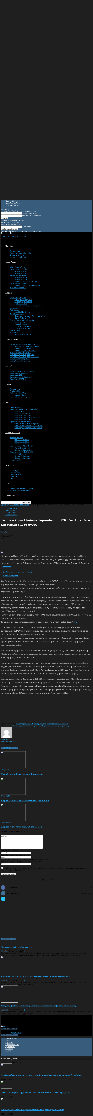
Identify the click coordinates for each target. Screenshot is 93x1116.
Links (7, 483)
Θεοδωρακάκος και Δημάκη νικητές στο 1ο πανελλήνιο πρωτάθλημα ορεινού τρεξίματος (42, 1075)
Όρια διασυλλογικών (22, 413)
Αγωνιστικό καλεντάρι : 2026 (20, 253)
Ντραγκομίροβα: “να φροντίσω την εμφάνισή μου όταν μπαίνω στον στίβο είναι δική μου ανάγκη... (39, 1006)
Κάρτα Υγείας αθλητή (22, 318)
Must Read (14, 470)
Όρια (7, 402)
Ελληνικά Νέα (15, 472)
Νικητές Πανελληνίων (23, 349)
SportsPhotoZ (10, 495)
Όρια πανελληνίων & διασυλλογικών (23, 409)
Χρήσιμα (8, 293)
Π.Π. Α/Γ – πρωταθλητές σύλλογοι (27, 346)
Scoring (8, 384)
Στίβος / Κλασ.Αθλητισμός (19, 361)
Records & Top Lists (12, 433)
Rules (7, 1041)
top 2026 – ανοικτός (22, 440)
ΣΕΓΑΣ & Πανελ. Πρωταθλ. (20, 353)
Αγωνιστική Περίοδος (18, 298)
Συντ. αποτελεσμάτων (18, 288)
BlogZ (12, 478)
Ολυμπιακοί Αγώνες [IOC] (19, 359)
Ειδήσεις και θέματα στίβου (20, 490)
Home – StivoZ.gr (11, 201)
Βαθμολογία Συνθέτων (18, 393)
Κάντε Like (88, 887)
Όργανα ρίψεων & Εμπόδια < (20, 377)
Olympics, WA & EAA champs (26, 281)
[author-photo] (6, 737)
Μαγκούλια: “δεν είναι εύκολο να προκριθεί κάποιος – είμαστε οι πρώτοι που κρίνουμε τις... (36, 976)
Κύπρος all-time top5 (22, 458)
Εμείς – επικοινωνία (12, 205)
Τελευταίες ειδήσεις (8, 939)
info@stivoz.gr (16, 1033)
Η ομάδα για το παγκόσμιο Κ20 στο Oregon (21, 827)
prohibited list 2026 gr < (23, 312)
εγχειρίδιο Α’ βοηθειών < (24, 334)
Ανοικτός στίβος (11, 515)
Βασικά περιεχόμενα (12, 203)
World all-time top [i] (22, 448)
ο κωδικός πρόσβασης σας (31, 216)
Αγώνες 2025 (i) (20, 273)
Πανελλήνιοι (24, 505)
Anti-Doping (14, 310)
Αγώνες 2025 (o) (21, 279)
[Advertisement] (27, 544)
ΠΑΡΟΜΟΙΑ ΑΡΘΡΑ (9, 748)
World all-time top (21, 454)
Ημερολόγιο (9, 246)
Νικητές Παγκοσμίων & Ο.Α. (25, 351)
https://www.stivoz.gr (8, 741)
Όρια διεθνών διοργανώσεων (20, 422)
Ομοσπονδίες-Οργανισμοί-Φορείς (22, 488)
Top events (9, 1043)
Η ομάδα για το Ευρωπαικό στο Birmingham (22, 774)
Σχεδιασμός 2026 (21, 304)
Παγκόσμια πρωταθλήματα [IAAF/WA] (24, 357)
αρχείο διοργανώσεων (18, 257)
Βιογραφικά (14, 308)
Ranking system (15, 389)
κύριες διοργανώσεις (17, 267)
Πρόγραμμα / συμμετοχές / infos (18, 572)
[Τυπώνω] (47, 713)
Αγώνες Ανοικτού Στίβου (19, 275)
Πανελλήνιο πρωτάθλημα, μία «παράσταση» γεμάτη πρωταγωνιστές (32, 1109)
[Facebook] (23, 713)
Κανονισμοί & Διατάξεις (18, 373)
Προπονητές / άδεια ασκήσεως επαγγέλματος (31, 316)
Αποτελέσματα (10, 262)
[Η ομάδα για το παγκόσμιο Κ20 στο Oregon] (13, 820)
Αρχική (3, 505)
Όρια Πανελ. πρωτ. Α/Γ (23, 415)
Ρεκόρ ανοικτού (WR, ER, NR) (21, 452)
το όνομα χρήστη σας (29, 213)
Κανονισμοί (9, 366)
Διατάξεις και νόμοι (17, 314)
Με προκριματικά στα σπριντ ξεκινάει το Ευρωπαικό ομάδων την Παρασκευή (40, 726)
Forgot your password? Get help (12, 220)
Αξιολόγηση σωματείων (23, 302)
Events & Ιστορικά (12, 339)
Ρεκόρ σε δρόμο (16, 460)
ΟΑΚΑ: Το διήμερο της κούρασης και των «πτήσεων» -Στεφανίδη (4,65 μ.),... (36, 1092)
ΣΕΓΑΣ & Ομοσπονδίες (23, 326)
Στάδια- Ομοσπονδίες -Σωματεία (22, 320)
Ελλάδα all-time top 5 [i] (23, 450)
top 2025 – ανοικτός (22, 444)
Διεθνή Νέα (14, 476)
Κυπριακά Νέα (15, 474)
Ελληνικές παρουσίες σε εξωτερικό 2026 (16, 947)
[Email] (39, 713)
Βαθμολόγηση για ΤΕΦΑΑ (20, 397)
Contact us (9, 1049)
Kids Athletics (15, 330)
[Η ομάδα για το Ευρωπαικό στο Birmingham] (13, 768)
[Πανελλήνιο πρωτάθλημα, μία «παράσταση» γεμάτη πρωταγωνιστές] (6, 1105)
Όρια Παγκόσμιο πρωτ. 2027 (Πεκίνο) (28, 428)
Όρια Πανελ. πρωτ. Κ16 (23, 419)
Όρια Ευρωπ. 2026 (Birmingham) (27, 424)
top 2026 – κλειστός (22, 442)
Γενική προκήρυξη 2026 (23, 300)
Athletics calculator (12, 1045)
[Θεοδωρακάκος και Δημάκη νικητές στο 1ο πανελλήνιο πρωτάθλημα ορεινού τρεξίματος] (6, 1071)
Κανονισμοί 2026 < (17, 375)
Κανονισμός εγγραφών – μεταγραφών (28, 306)
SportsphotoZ (10, 1047)
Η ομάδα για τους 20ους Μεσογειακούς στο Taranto (25, 800)
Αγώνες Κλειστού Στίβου (19, 269)
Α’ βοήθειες (14, 332)
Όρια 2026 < (19, 411)
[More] (56, 713)
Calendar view (15, 251)
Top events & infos (17, 255)
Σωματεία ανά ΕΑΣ (22, 324)
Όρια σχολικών (15, 407)
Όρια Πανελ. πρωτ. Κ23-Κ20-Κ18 (27, 417)
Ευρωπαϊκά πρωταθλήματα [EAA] (22, 355)
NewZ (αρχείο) (10, 465)
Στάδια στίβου (20, 322)
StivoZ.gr (4, 532)
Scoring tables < (16, 391)
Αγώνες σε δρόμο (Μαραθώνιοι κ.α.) (28, 286)
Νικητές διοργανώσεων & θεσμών (22, 344)
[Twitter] (31, 713)
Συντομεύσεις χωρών (22, 328)
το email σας (26, 227)
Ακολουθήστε (87, 893)
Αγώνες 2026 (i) (20, 271)
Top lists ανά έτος (16, 438)
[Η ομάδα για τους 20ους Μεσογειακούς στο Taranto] (13, 794)
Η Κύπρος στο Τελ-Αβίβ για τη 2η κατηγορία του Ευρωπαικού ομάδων (42, 724)
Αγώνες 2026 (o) (21, 277)
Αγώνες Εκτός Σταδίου (18, 284)
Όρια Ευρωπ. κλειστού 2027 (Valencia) (29, 426)
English (8, 1051)
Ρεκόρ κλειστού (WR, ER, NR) (21, 446)
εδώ (75, 622)
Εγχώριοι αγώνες (13, 505)
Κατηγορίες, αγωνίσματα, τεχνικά (22, 371)
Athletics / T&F (11, 1039)
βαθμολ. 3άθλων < (21, 395)
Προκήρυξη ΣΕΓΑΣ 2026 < (20, 379)
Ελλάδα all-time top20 (23, 456)
